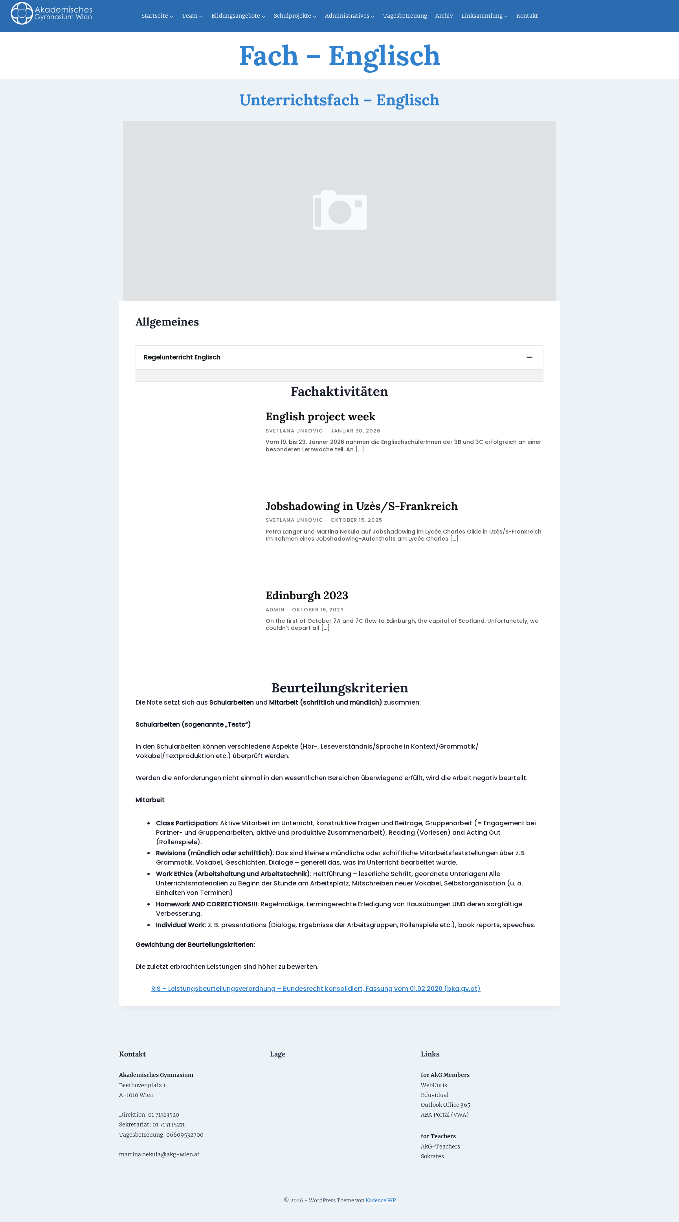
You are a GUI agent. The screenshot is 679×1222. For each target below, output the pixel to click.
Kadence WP (380, 1200)
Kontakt (527, 15)
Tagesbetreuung (405, 15)
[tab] (339, 358)
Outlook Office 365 (445, 1104)
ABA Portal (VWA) (445, 1114)
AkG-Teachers (440, 1146)
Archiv (444, 15)
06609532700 (185, 1134)
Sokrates (432, 1156)
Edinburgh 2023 (307, 595)
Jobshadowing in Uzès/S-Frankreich (362, 506)
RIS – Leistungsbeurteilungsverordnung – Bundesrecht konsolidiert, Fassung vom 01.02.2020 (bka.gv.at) (316, 988)
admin (275, 609)
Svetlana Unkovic (294, 430)
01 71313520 (163, 1114)
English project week (321, 416)
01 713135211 (168, 1124)
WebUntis (434, 1085)
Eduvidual (435, 1095)
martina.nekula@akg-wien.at (159, 1154)
